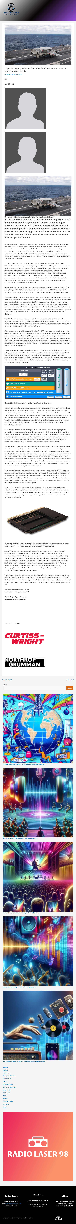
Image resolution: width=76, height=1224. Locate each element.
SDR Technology (8, 1101)
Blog (58, 1217)
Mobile (5, 1095)
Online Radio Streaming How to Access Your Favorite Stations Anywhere (24, 764)
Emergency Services (9, 1075)
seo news (6, 1104)
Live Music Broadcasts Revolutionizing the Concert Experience (21, 913)
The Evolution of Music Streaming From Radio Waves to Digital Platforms (24, 1061)
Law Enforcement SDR (9, 1087)
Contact (58, 1219)
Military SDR (9, 74)
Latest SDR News (8, 1084)
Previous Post (7, 680)
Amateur (5, 1067)
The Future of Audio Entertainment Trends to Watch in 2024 (20, 838)
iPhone (5, 1081)
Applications (6, 1073)
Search (5, 684)
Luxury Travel (7, 1090)
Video (5, 1107)
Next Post (70, 680)
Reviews (5, 1098)
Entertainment (7, 1078)
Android (5, 1070)
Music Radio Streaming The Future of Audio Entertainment (20, 987)
